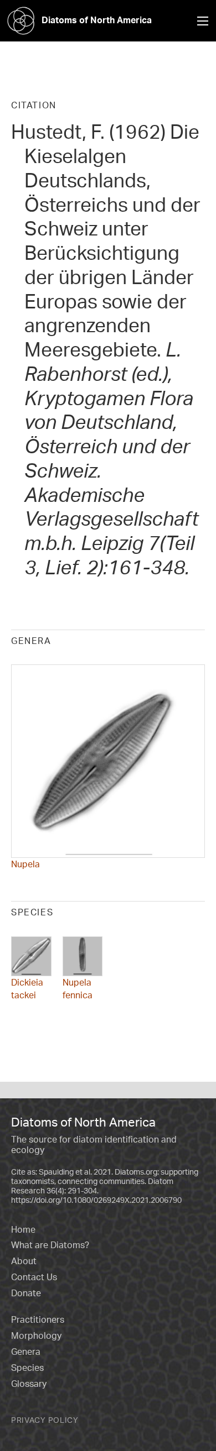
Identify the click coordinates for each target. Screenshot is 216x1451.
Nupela (25, 863)
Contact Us (34, 1276)
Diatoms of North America (97, 19)
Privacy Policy (45, 1419)
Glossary (29, 1383)
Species (27, 1367)
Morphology (36, 1335)
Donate (26, 1292)
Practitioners (37, 1319)
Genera (25, 1351)
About (24, 1260)
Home (23, 1229)
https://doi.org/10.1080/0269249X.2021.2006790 (96, 1199)
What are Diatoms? (50, 1244)
